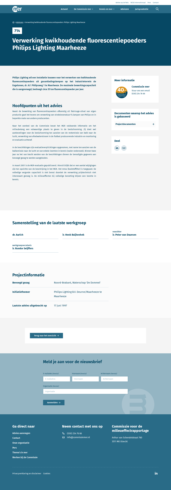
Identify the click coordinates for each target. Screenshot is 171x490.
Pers (14, 447)
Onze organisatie (20, 442)
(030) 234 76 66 (141, 93)
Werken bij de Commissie (25, 457)
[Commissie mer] (17, 9)
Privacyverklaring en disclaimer (26, 473)
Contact (16, 438)
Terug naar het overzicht (45, 335)
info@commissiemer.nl (78, 437)
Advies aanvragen (21, 433)
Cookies (46, 473)
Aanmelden (52, 402)
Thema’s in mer (20, 452)
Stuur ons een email (141, 90)
